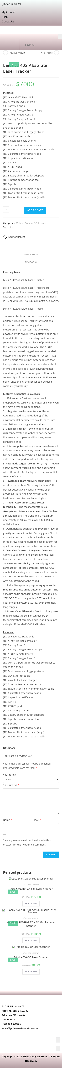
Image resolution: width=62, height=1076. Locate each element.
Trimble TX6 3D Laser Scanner (31, 957)
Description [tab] (31, 254)
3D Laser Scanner (24, 223)
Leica (10, 227)
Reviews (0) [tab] (31, 262)
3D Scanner (40, 223)
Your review (11, 785)
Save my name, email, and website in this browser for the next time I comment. (27, 842)
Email (37, 820)
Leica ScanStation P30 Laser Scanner (31, 889)
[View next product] (56, 52)
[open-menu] (60, 36)
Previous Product (17, 52)
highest (28, 342)
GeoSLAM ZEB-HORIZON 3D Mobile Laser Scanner (31, 924)
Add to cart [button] (31, 903)
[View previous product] (5, 52)
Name (7, 820)
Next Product (47, 52)
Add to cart (35, 210)
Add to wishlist (16, 236)
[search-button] (56, 44)
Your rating (10, 775)
